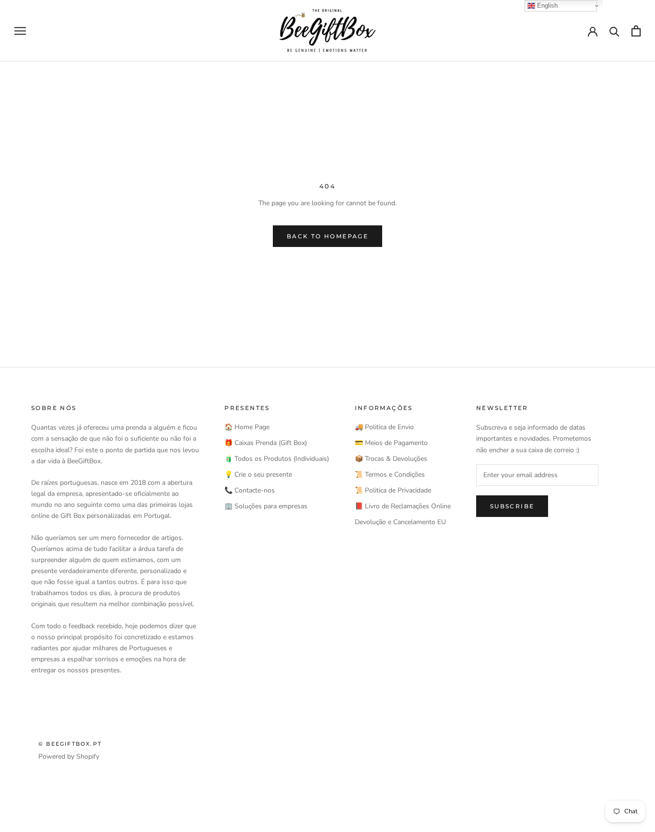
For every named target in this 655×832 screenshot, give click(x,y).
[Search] (614, 31)
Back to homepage (327, 236)
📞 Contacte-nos (249, 490)
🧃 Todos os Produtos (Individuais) (276, 458)
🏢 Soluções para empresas (265, 506)
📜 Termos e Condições (390, 474)
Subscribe (512, 506)
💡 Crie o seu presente (258, 474)
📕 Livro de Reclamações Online (403, 506)
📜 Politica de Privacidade (393, 490)
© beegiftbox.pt (70, 743)
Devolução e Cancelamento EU (400, 522)
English (546, 5)
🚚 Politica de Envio (384, 427)
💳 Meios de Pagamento (391, 442)
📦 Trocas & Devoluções (391, 458)
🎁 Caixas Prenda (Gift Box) (265, 442)
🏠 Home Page (246, 427)
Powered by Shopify (68, 756)
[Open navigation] (20, 31)
